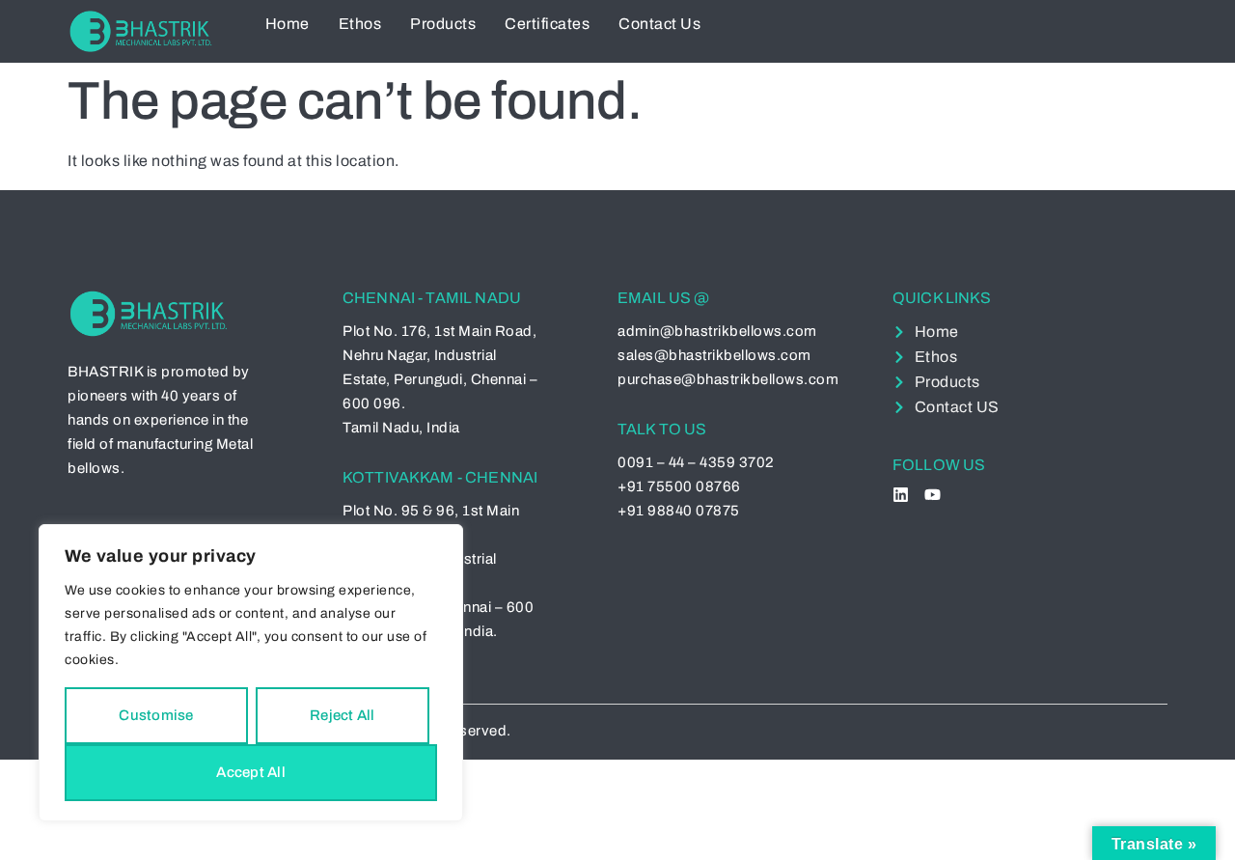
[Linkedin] (900, 494)
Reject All (342, 715)
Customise (156, 715)
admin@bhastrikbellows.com (717, 331)
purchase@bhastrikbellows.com (728, 379)
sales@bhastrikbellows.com (714, 355)
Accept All (251, 772)
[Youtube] (932, 494)
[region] (251, 672)
